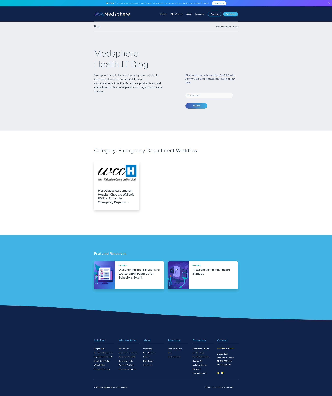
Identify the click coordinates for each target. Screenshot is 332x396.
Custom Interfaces (200, 373)
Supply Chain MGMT (102, 361)
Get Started (230, 14)
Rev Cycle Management (103, 353)
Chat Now (214, 14)
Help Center (148, 361)
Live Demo (221, 348)
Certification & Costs (201, 349)
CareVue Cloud (199, 353)
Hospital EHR (99, 349)
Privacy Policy (211, 387)
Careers (146, 357)
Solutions (163, 14)
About (188, 14)
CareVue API (197, 361)
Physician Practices (126, 365)
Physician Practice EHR (103, 357)
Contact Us (147, 365)
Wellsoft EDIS (99, 365)
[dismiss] (329, 3)
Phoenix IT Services (102, 369)
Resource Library (223, 26)
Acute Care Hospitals (127, 357)
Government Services (127, 369)
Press (235, 26)
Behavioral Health (126, 361)
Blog (170, 353)
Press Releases (149, 353)
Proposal (230, 348)
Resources (199, 14)
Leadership (147, 349)
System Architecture (201, 357)
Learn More (219, 3)
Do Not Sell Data (226, 387)
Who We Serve (177, 14)
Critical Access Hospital (128, 353)
